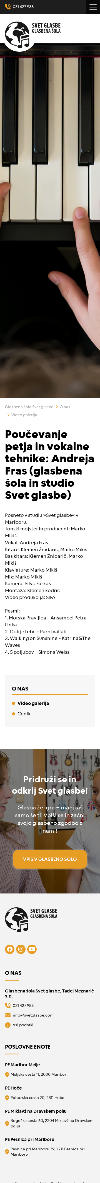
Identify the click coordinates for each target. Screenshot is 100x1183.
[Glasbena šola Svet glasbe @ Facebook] (9, 949)
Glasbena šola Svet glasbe (29, 407)
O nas (65, 407)
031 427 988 (23, 7)
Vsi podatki (23, 1025)
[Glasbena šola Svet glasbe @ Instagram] (21, 949)
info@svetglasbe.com (33, 1015)
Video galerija (24, 415)
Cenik (24, 714)
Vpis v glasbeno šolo (50, 859)
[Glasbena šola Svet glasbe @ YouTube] (32, 949)
